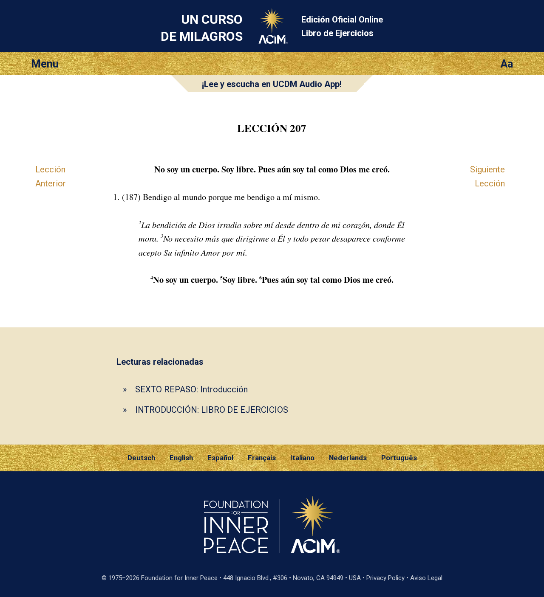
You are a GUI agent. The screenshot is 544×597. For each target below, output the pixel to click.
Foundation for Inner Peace (179, 578)
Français (262, 457)
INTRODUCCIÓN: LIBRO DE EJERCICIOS (211, 410)
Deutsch (141, 457)
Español (220, 457)
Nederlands (348, 457)
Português (399, 457)
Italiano (302, 457)
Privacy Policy (385, 578)
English (181, 457)
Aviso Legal (426, 578)
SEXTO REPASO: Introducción (191, 389)
